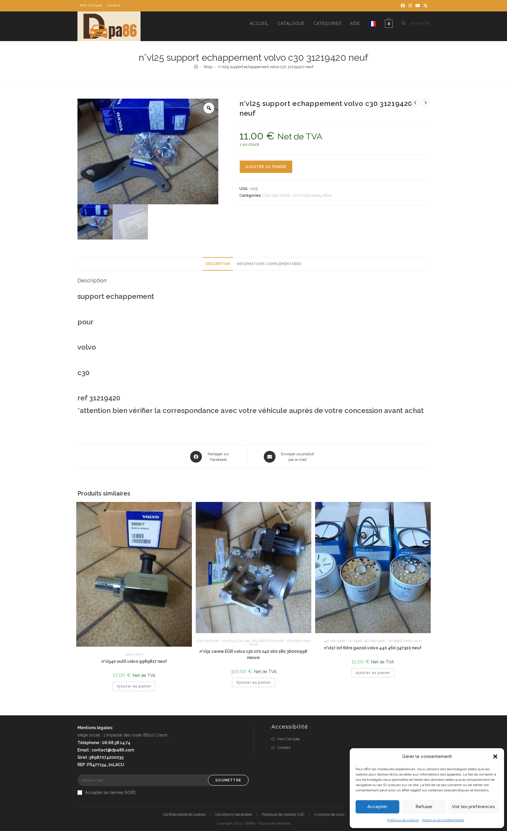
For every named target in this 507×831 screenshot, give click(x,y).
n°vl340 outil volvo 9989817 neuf (134, 661)
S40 (247, 641)
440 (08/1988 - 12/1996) (343, 641)
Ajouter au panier (266, 167)
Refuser (423, 806)
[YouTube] (418, 6)
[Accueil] (196, 67)
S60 (254, 641)
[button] (495, 756)
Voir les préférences (473, 806)
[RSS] (424, 6)
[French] (372, 23)
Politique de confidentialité (443, 820)
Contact (113, 5)
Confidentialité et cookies (184, 814)
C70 (239, 641)
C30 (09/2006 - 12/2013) (286, 195)
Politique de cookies (403, 820)
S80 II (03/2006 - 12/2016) (279, 641)
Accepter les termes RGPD (110, 792)
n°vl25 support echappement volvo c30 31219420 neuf (265, 67)
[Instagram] (410, 6)
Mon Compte (91, 5)
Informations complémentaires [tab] (269, 264)
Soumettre (228, 780)
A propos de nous (329, 814)
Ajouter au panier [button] (134, 686)
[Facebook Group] (403, 6)
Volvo (327, 195)
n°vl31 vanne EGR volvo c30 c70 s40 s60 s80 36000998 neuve (253, 654)
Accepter (377, 806)
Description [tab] (218, 264)
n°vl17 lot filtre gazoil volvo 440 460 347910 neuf (372, 647)
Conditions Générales (233, 814)
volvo (315, 195)
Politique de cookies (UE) (283, 814)
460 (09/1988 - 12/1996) (383, 641)
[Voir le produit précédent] (415, 103)
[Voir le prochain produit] (425, 103)
